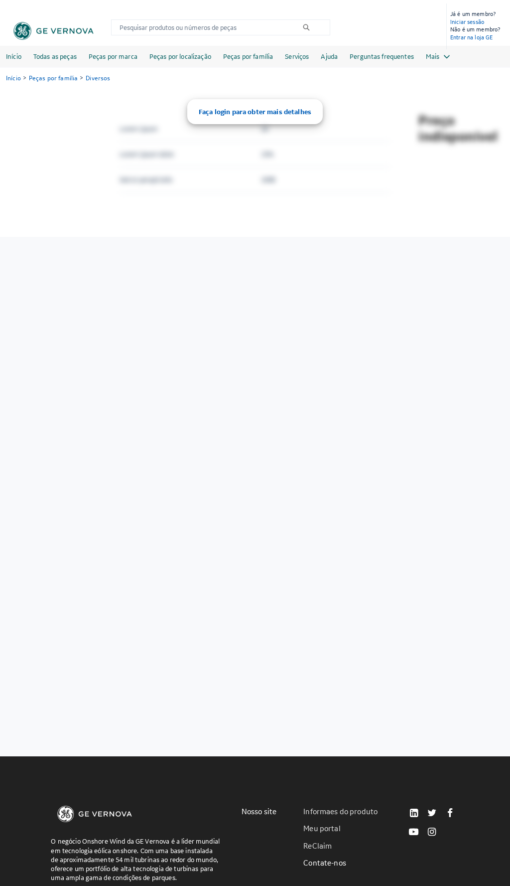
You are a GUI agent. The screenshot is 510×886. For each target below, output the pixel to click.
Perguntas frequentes (382, 56)
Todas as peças (55, 56)
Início (13, 56)
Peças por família (248, 56)
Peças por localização (180, 56)
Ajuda (329, 56)
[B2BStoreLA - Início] (53, 31)
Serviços (297, 56)
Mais (432, 56)
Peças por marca (113, 56)
